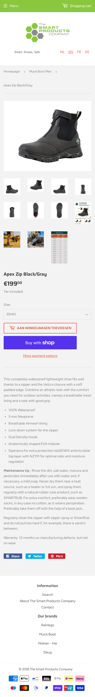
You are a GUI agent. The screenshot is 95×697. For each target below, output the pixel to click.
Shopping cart (80, 6)
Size (7, 305)
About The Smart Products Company (48, 601)
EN (70, 52)
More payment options (40, 356)
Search (47, 595)
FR (79, 52)
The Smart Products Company (51, 669)
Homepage (12, 71)
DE (87, 52)
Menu (14, 6)
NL (62, 52)
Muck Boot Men (40, 71)
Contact (47, 607)
